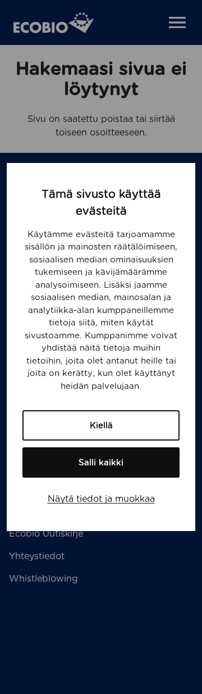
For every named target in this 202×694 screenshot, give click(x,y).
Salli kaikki (101, 462)
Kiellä (101, 425)
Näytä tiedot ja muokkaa (101, 498)
